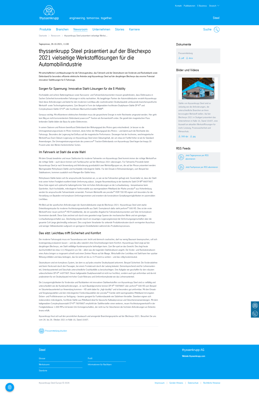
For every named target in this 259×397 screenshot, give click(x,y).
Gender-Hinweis (176, 383)
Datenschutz (193, 383)
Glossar (42, 359)
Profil (90, 359)
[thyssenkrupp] (49, 12)
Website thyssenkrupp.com (193, 356)
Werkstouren (44, 365)
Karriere (134, 29)
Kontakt (178, 6)
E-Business (202, 6)
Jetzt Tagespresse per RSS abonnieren (197, 157)
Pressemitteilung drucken (56, 331)
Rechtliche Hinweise (211, 383)
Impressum (160, 383)
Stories (119, 29)
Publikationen (189, 6)
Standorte (43, 371)
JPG (193, 137)
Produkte (45, 29)
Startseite (43, 36)
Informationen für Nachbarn (100, 365)
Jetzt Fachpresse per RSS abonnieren (201, 167)
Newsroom (80, 29)
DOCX (190, 58)
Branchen (62, 29)
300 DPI (184, 137)
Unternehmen (101, 29)
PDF (182, 58)
